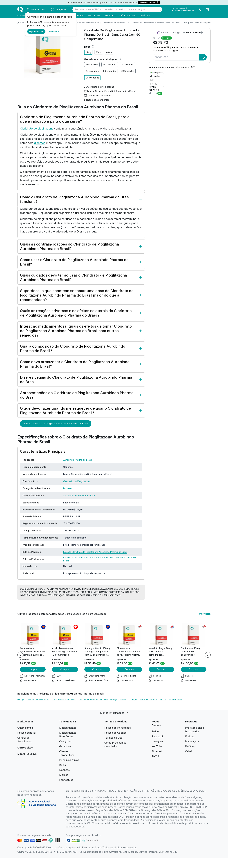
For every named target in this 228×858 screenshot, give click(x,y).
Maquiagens (192, 741)
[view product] (33, 635)
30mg (98, 52)
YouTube (157, 746)
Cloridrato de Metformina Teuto (93, 699)
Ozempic (133, 699)
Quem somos (25, 727)
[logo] (20, 9)
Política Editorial (26, 732)
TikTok (156, 756)
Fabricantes (66, 779)
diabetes (39, 143)
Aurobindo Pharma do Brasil (77, 459)
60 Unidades (127, 71)
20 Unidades (92, 71)
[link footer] (73, 840)
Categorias (65, 741)
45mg (109, 52)
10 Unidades (92, 64)
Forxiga (113, 699)
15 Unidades (127, 64)
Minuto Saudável (27, 753)
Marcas (63, 774)
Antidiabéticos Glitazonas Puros (79, 495)
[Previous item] (20, 655)
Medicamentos (67, 727)
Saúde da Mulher (127, 15)
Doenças (64, 769)
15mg (88, 52)
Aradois (122, 699)
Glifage (20, 699)
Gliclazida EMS (175, 699)
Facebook (157, 736)
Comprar (33, 669)
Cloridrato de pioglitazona (36, 128)
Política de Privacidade (117, 727)
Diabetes (80, 15)
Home (23, 23)
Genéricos (145, 15)
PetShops (191, 746)
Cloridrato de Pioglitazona (115, 23)
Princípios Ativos (69, 760)
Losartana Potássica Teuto (64, 699)
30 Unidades (109, 71)
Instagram (157, 741)
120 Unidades (110, 64)
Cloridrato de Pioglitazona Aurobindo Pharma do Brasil (155, 23)
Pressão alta (94, 15)
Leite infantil (110, 15)
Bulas (62, 764)
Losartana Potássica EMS (38, 699)
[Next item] (208, 655)
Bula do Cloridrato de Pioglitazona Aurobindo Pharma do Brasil (56, 423)
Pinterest (157, 751)
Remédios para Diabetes (87, 23)
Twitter (156, 731)
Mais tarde (54, 31)
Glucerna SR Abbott (148, 699)
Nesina (163, 699)
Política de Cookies (115, 732)
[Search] (159, 9)
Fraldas (189, 736)
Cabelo (189, 751)
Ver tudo (205, 613)
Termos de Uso (113, 737)
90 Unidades (92, 77)
